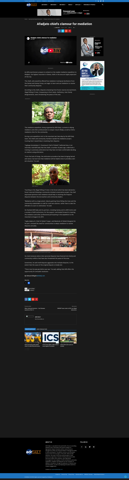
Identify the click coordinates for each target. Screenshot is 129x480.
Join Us (38, 1)
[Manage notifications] (125, 477)
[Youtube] (103, 1)
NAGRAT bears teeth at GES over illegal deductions (67, 309)
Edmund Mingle (31, 288)
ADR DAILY (57, 27)
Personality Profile (89, 4)
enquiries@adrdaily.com (57, 469)
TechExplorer (50, 477)
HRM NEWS (53, 4)
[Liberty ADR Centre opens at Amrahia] (68, 337)
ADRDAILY (32, 290)
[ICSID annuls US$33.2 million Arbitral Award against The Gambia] (50, 337)
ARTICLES (77, 4)
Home (26, 19)
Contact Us (44, 1)
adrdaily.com (41, 276)
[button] (102, 5)
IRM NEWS (62, 4)
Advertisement (51, 1)
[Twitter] (101, 1)
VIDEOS (70, 4)
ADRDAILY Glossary (88, 474)
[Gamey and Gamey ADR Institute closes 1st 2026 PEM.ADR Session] (33, 337)
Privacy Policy (71, 474)
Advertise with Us (79, 474)
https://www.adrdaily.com (39, 319)
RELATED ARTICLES (30, 329)
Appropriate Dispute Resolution (35, 19)
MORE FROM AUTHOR (42, 329)
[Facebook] (96, 1)
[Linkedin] (98, 1)
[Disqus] (51, 374)
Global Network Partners (99, 474)
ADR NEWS (44, 4)
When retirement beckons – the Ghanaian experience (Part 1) (35, 309)
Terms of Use (64, 474)
